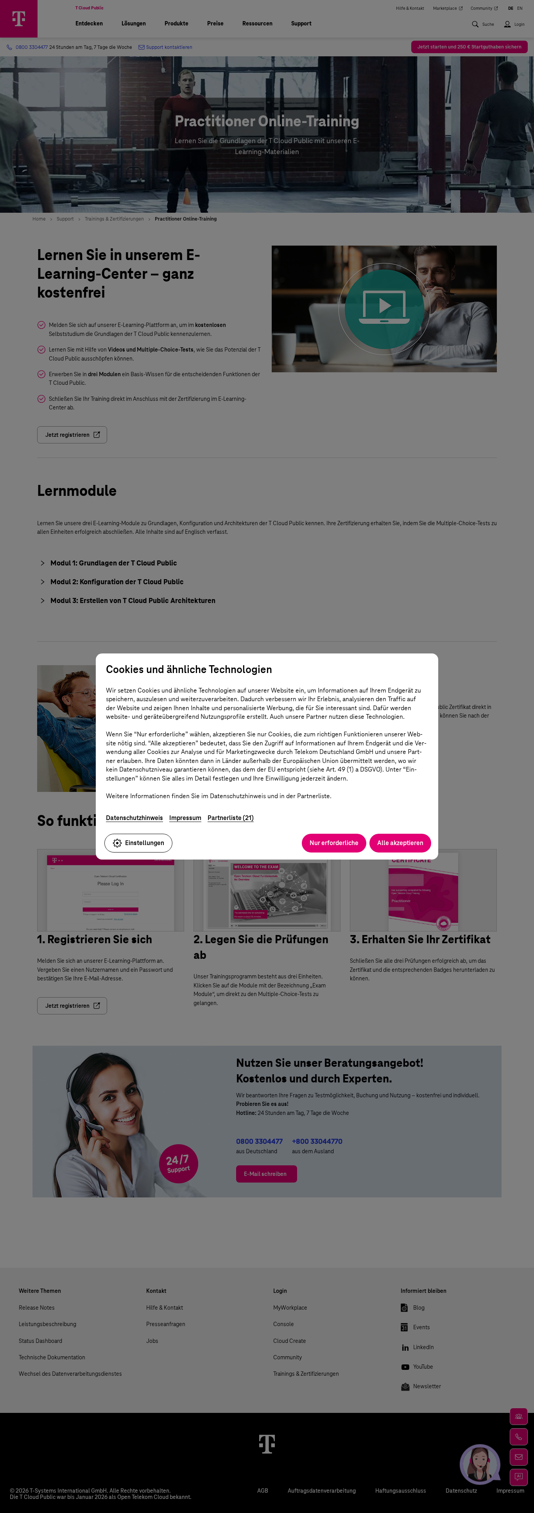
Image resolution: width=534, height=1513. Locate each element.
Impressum (185, 818)
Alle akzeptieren (400, 843)
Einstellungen (144, 843)
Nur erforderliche (334, 843)
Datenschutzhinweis (134, 818)
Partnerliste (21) (231, 818)
